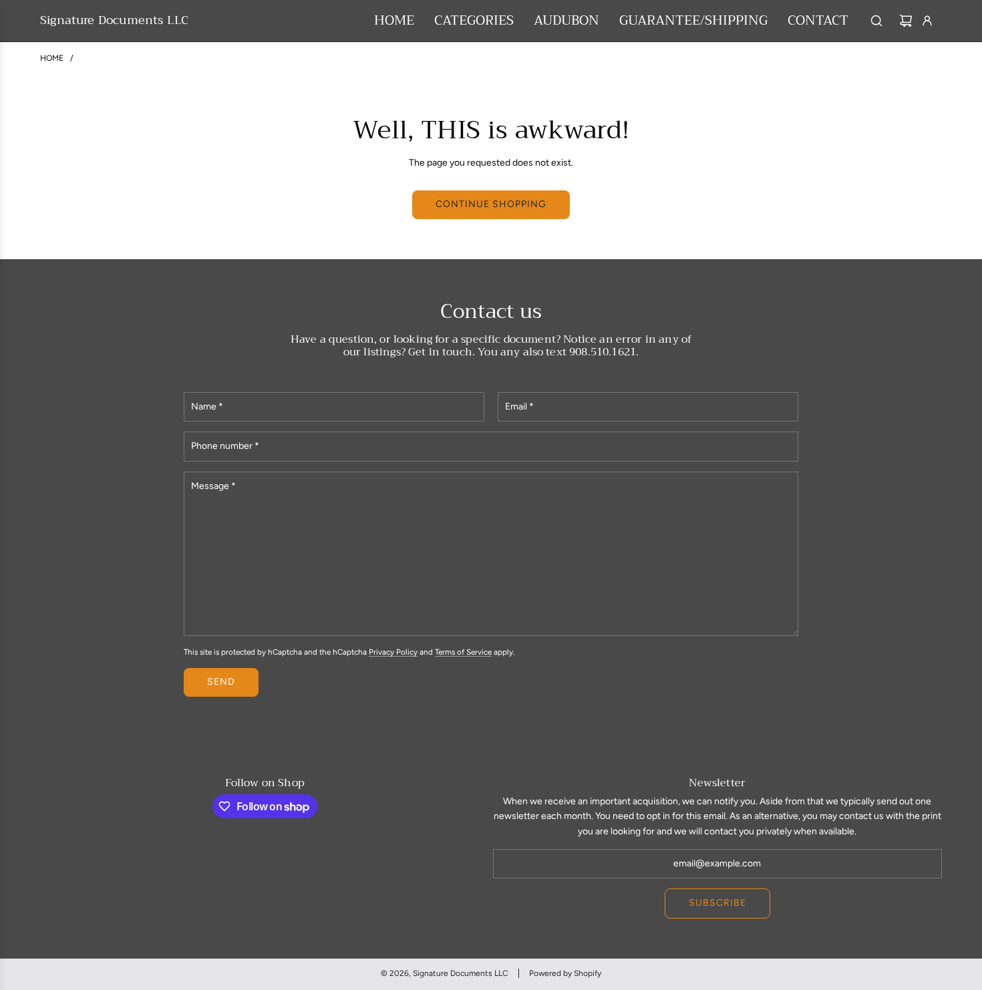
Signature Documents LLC (114, 20)
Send (221, 681)
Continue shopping (491, 204)
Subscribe (717, 903)
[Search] (876, 20)
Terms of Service (463, 652)
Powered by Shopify (565, 973)
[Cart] (906, 20)
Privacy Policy (393, 652)
